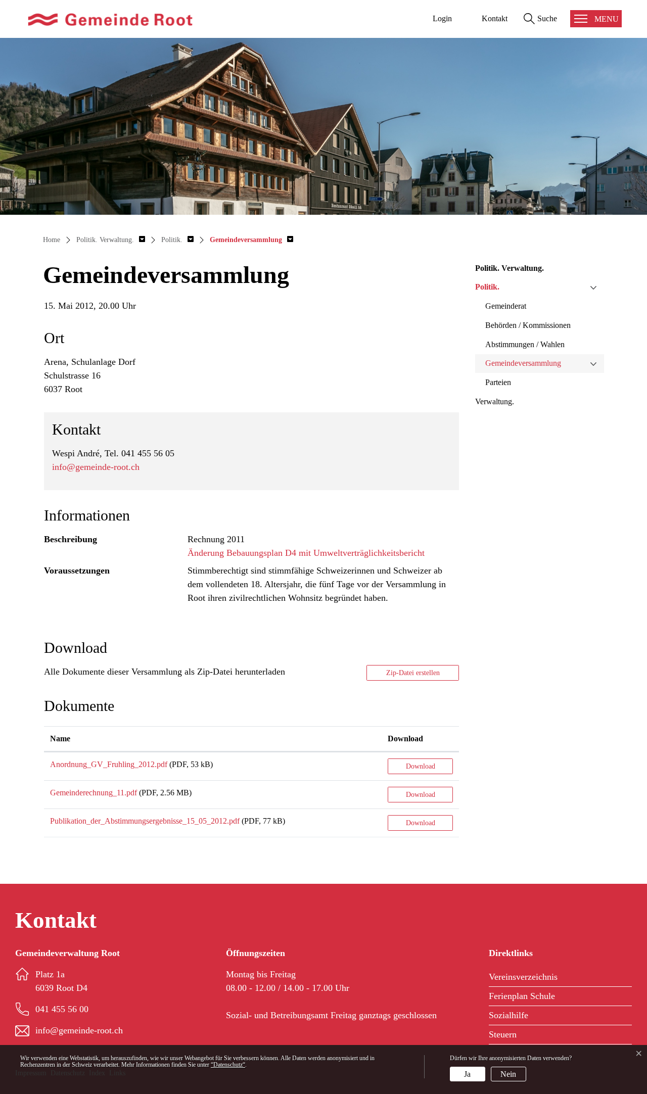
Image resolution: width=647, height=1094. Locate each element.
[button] (110, 240)
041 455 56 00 (61, 1009)
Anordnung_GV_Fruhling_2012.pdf (108, 764)
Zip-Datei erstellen (413, 673)
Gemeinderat (505, 306)
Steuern (503, 1034)
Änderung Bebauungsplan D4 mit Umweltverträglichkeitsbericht (306, 553)
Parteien (498, 382)
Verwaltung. (494, 401)
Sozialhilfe (508, 1015)
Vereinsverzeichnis (523, 977)
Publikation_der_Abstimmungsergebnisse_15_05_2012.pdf (145, 821)
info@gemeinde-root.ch (96, 467)
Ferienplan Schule (522, 996)
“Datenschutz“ (228, 1064)
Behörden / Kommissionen (528, 325)
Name (60, 738)
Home (51, 240)
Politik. (487, 286)
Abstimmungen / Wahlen (525, 344)
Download (405, 738)
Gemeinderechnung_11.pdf (93, 792)
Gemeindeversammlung (523, 363)
